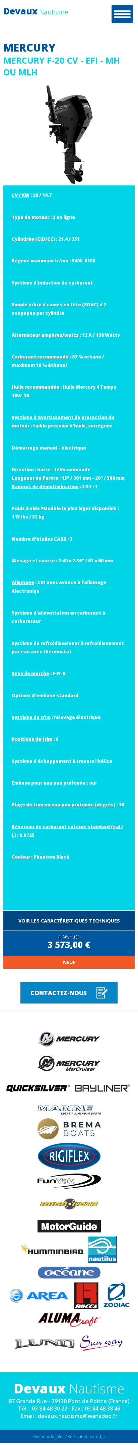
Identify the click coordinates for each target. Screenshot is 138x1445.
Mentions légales (48, 1436)
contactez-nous (58, 993)
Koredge (97, 1436)
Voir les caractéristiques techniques (69, 920)
